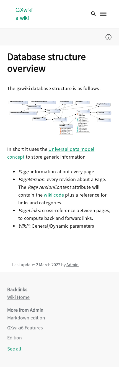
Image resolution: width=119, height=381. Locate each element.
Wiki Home (18, 297)
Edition (14, 337)
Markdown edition (26, 317)
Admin (72, 264)
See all (14, 349)
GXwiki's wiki (24, 14)
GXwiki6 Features (25, 327)
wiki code (54, 195)
